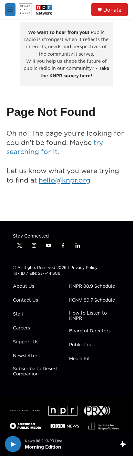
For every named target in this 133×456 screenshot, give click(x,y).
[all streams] (124, 444)
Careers (21, 328)
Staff (18, 314)
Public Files (82, 345)
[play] (13, 444)
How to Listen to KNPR (88, 316)
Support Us (25, 342)
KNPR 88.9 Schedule (92, 286)
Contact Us (25, 300)
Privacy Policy (83, 267)
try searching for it (54, 147)
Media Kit (79, 358)
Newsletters (26, 356)
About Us (23, 286)
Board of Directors (90, 331)
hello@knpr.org (64, 180)
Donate (112, 10)
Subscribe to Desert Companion (35, 371)
